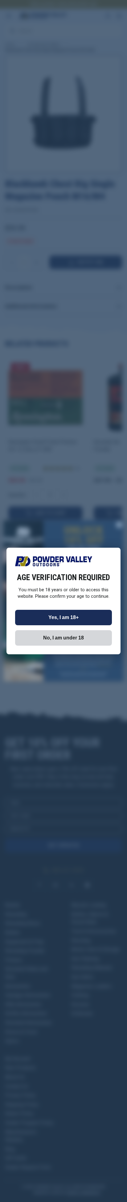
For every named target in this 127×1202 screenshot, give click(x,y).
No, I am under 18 (63, 637)
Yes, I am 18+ (63, 617)
